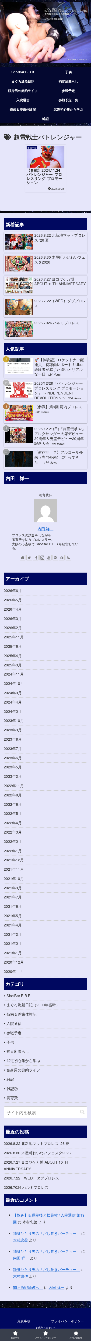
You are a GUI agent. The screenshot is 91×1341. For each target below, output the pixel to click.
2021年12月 (14, 859)
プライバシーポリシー (67, 1321)
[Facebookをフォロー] (35, 557)
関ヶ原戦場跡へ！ (28, 1287)
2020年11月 (14, 971)
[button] (82, 1112)
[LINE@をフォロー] (55, 557)
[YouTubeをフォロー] (49, 557)
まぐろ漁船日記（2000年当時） (33, 1004)
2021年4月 (13, 925)
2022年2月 (13, 841)
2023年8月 (13, 739)
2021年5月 (13, 915)
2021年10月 (14, 878)
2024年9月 (13, 692)
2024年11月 (14, 674)
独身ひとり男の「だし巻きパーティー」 (46, 1233)
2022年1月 (13, 850)
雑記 (10, 1079)
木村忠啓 (20, 1239)
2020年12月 (14, 962)
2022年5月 (13, 813)
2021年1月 (13, 952)
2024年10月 (14, 683)
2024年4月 (13, 702)
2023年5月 (13, 767)
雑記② (12, 1088)
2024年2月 (13, 711)
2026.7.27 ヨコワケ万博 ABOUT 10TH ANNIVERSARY (36, 1165)
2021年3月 (13, 934)
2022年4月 (13, 822)
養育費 (12, 1097)
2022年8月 (13, 795)
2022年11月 (14, 785)
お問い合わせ (45, 1327)
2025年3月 (13, 665)
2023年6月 (13, 757)
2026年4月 (13, 609)
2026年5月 (13, 599)
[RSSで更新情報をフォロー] (68, 557)
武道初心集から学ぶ (23, 1060)
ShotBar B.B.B (19, 995)
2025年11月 (14, 637)
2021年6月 (13, 906)
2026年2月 (13, 627)
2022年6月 (13, 804)
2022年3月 (13, 832)
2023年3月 (13, 776)
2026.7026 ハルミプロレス (26, 1187)
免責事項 (23, 1321)
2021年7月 (13, 897)
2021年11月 (14, 869)
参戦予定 (14, 1032)
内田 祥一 (45, 528)
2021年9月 (13, 887)
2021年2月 (13, 943)
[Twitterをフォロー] (29, 557)
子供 (10, 1042)
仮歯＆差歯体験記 (21, 1014)
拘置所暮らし (18, 1051)
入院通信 (14, 1023)
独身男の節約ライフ (23, 1070)
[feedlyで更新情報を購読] (62, 557)
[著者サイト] (22, 557)
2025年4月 (13, 655)
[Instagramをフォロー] (42, 557)
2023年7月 (13, 748)
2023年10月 (14, 720)
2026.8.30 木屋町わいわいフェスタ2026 (37, 1152)
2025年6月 (13, 646)
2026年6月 (13, 590)
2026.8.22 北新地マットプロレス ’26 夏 (36, 1143)
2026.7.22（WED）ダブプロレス (31, 1178)
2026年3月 (13, 618)
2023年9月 (13, 729)
